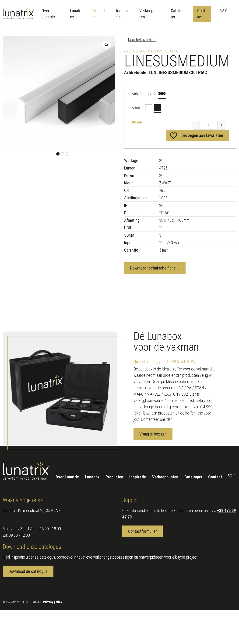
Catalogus (177, 13)
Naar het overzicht (142, 40)
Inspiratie (122, 13)
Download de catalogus (28, 571)
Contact (201, 13)
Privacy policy (52, 602)
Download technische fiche (153, 268)
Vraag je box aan (153, 434)
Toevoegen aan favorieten (201, 135)
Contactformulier (142, 531)
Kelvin (137, 93)
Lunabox (75, 13)
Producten (98, 13)
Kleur (136, 107)
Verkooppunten (149, 13)
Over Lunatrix (48, 13)
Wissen (136, 122)
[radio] (151, 93)
